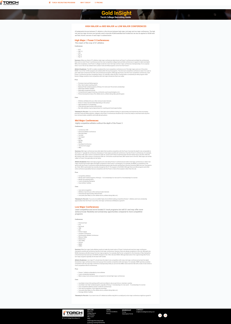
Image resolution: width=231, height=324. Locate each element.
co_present (50, 2)
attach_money (95, 2)
